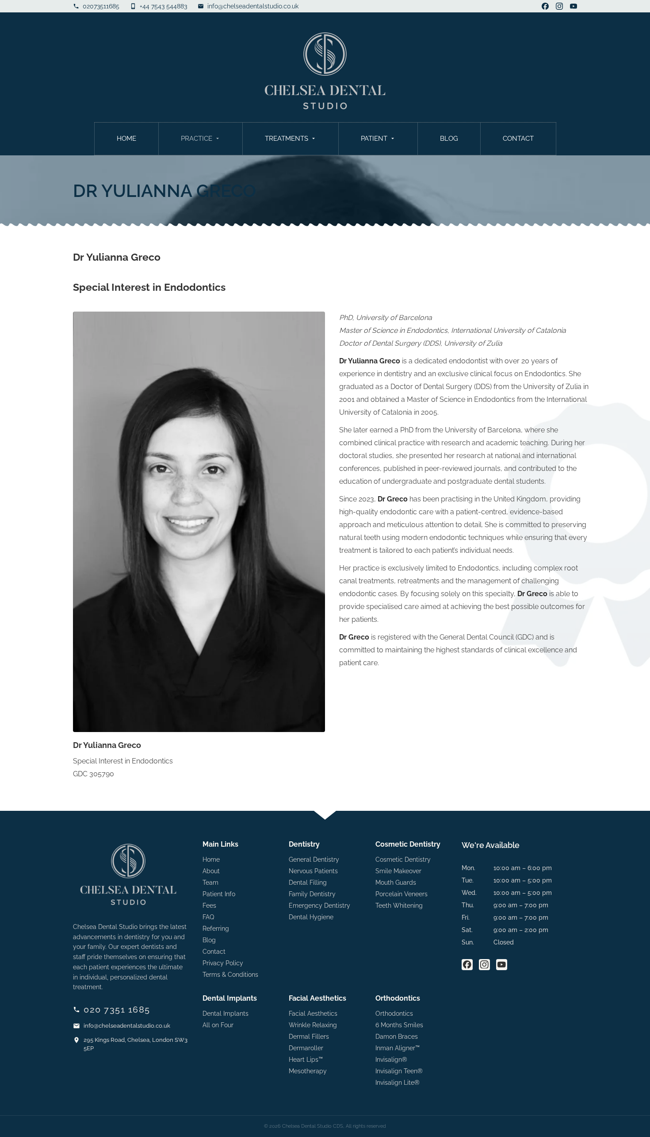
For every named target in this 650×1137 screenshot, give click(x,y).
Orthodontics (394, 1013)
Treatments (286, 139)
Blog (449, 139)
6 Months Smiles (399, 1025)
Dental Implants (226, 1013)
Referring (216, 928)
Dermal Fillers (309, 1036)
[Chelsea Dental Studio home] (325, 71)
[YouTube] (573, 6)
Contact (518, 139)
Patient (374, 139)
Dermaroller (306, 1048)
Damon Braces (396, 1036)
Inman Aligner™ (397, 1048)
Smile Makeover (398, 871)
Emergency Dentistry (319, 905)
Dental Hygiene (311, 917)
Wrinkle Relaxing (313, 1025)
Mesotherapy (308, 1071)
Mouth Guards (395, 882)
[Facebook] (545, 6)
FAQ (208, 917)
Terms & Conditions (230, 974)
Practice (196, 139)
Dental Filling (308, 882)
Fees (209, 905)
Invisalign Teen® (399, 1071)
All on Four (218, 1025)
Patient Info (219, 894)
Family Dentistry (312, 894)
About (211, 871)
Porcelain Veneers (401, 894)
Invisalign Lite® (397, 1082)
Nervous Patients (313, 871)
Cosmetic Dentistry (403, 859)
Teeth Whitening (399, 905)
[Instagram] (559, 6)
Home (126, 139)
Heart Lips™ (306, 1059)
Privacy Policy (223, 963)
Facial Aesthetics (313, 1013)
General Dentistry (314, 859)
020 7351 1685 (117, 1009)
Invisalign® (391, 1059)
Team (210, 882)
